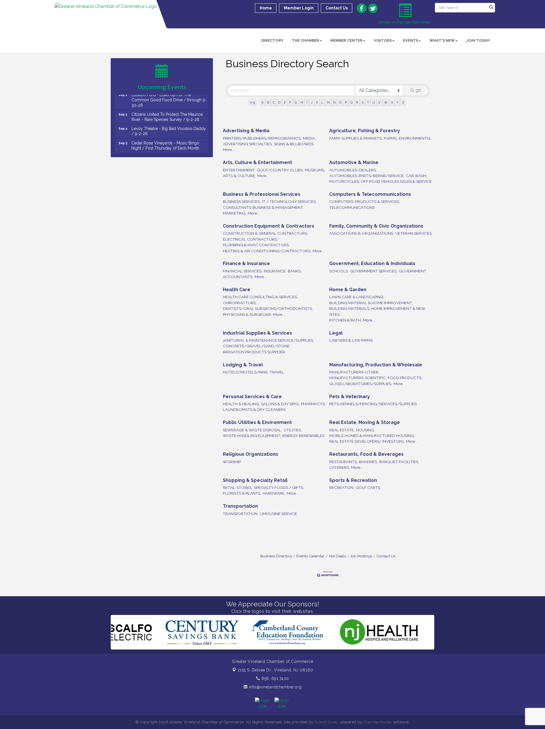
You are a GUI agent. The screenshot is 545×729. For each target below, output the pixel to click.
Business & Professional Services (261, 194)
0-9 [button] (252, 102)
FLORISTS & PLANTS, (242, 493)
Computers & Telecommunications (370, 194)
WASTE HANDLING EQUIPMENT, (252, 435)
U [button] (373, 102)
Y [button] (398, 102)
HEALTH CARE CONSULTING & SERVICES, (260, 297)
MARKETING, (234, 213)
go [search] (418, 90)
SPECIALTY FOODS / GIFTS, (279, 487)
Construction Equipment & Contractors (268, 226)
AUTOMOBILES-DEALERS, (353, 170)
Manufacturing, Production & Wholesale (375, 364)
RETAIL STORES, (237, 487)
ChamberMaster (377, 722)
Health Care (236, 289)
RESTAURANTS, (343, 461)
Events (410, 40)
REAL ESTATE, (342, 430)
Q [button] (351, 102)
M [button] (328, 102)
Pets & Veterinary (349, 396)
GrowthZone (325, 722)
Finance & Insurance (246, 263)
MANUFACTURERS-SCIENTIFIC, (357, 377)
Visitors (383, 40)
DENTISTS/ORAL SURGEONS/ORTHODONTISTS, (268, 308)
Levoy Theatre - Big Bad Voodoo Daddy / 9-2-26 (168, 121)
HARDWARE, (274, 493)
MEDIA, (309, 138)
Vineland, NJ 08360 (275, 670)
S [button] (363, 102)
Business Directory (276, 556)
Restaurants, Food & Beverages (366, 454)
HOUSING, (365, 430)
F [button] (290, 102)
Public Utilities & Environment (257, 422)
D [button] (279, 102)
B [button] (268, 102)
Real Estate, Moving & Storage (364, 422)
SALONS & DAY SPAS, (280, 404)
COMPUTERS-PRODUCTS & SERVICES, (364, 201)
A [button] (262, 102)
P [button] (346, 102)
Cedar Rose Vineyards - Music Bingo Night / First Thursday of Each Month (165, 135)
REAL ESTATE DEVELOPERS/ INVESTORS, (366, 441)
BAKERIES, (368, 461)
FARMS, (390, 138)
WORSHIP (232, 461)
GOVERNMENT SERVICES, (373, 271)
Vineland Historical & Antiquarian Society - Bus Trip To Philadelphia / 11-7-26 (168, 149)
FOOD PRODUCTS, (405, 377)
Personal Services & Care (252, 396)
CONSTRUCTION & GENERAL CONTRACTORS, (265, 233)
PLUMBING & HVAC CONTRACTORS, (256, 245)
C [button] (274, 102)
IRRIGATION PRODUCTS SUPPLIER (254, 352)
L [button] (322, 102)
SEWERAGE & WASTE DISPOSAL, (252, 430)
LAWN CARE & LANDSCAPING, (356, 297)
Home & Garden (347, 289)
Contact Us (385, 556)
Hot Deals (337, 556)
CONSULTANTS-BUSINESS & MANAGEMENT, (263, 207)
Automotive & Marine (353, 162)
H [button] (302, 102)
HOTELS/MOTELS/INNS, (245, 372)
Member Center (346, 40)
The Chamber (305, 40)
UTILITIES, (293, 430)
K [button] (317, 102)
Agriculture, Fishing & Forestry (364, 130)
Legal (336, 333)
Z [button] (403, 102)
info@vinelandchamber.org (275, 687)
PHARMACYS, (313, 404)
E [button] (285, 102)
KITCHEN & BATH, (345, 320)
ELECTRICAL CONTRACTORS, (250, 239)
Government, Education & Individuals (372, 263)
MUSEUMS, (315, 170)
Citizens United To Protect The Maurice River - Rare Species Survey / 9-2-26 (167, 107)
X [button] (392, 102)
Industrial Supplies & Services (257, 333)
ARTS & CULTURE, (239, 175)
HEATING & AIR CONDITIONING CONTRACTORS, (267, 251)
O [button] (340, 102)
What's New (442, 40)
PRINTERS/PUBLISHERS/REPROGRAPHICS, (262, 138)
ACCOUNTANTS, (238, 276)
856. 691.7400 (274, 678)
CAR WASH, (416, 175)
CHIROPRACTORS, (240, 303)
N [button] (334, 102)
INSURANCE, (275, 271)
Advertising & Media (246, 130)
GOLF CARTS (368, 487)
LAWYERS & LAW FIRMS (351, 340)
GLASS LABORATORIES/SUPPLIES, (360, 383)
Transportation (240, 506)
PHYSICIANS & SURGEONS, (247, 314)
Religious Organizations (250, 454)
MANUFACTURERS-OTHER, (354, 372)
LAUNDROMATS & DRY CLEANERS (254, 409)
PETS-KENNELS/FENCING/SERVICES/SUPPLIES (373, 404)
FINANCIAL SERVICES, (242, 271)
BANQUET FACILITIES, (399, 461)
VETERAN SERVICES (413, 233)
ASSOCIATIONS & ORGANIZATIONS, (361, 233)
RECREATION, (341, 487)
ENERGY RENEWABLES (303, 435)
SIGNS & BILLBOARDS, (294, 144)
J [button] (312, 102)
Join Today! (478, 40)
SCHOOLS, (339, 271)
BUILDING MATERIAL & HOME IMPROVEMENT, (371, 303)
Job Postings (361, 556)
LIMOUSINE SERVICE (278, 513)
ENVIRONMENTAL (415, 138)
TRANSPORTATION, (240, 513)
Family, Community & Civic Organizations (376, 226)
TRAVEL (277, 372)
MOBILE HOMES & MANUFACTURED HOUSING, (372, 435)
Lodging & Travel (243, 364)
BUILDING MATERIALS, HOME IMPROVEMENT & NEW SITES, (377, 311)
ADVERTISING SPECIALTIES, (247, 144)
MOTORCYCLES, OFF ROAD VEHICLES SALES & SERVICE (380, 181)
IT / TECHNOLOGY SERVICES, (289, 201)
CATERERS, (339, 467)
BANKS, (294, 271)
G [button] (296, 102)
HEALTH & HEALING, (241, 404)
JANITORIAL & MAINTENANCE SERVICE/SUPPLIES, (268, 340)
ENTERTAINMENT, (239, 170)
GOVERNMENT (412, 271)
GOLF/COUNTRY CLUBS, (280, 170)
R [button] (357, 102)
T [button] (368, 102)
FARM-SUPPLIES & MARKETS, (355, 138)
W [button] (385, 102)
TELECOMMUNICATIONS (352, 207)
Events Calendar (310, 556)
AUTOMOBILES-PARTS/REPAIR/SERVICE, (366, 175)
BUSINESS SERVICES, (242, 201)
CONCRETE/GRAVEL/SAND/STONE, (256, 346)
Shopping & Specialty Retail (255, 480)
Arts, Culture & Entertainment (257, 162)
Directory (272, 40)
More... (228, 149)
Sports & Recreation (353, 480)
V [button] (379, 102)
